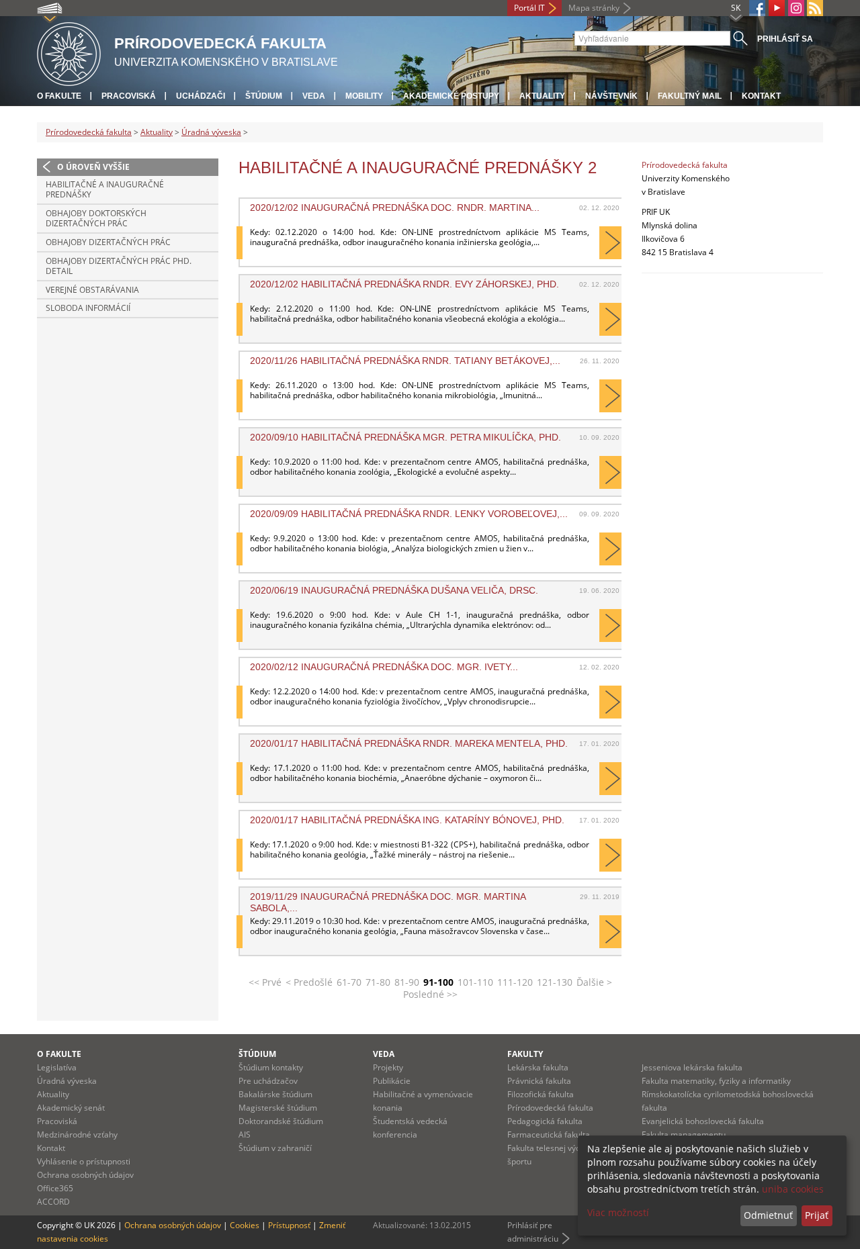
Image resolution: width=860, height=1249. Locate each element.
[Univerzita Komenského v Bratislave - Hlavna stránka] (69, 52)
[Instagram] (796, 8)
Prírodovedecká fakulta (89, 132)
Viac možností (618, 1212)
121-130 (554, 982)
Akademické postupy (451, 96)
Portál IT (529, 7)
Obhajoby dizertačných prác (108, 242)
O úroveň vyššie (93, 167)
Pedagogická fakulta (545, 1121)
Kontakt (761, 96)
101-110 (475, 982)
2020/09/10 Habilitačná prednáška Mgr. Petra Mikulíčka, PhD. (405, 437)
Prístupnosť (289, 1225)
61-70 (349, 982)
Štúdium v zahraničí (275, 1148)
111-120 (515, 982)
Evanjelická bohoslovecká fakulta (703, 1121)
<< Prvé (265, 982)
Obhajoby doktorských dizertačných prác (96, 218)
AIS (245, 1134)
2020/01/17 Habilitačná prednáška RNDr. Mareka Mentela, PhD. (409, 743)
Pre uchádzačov (268, 1080)
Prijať (816, 1215)
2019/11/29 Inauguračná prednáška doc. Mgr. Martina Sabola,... (387, 902)
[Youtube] (777, 8)
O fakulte (59, 96)
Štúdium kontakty (271, 1067)
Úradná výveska (211, 132)
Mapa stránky (593, 7)
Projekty (388, 1067)
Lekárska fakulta (537, 1067)
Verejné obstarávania (92, 289)
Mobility (364, 96)
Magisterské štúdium (278, 1107)
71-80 (378, 982)
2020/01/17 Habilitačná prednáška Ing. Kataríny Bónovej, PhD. (407, 820)
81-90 (406, 982)
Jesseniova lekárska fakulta (692, 1067)
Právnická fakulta (539, 1080)
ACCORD (53, 1201)
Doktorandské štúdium (281, 1121)
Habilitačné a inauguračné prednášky (105, 190)
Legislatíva (57, 1067)
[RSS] (815, 8)
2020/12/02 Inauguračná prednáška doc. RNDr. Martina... (395, 207)
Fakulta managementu (684, 1134)
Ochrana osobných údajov (85, 1175)
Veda (313, 96)
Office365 (55, 1188)
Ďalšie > (594, 982)
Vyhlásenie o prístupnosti (83, 1161)
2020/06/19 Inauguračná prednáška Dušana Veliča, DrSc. (394, 590)
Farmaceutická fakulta (548, 1134)
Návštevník (611, 96)
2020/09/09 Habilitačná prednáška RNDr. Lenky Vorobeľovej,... (409, 513)
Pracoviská (128, 96)
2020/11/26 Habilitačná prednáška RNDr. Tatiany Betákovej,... (405, 360)
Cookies (244, 1225)
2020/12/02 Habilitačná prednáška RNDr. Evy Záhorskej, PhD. (404, 284)
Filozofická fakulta (540, 1094)
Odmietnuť (768, 1215)
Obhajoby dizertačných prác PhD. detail (118, 266)
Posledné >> (430, 994)
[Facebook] (757, 8)
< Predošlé (309, 982)
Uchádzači (200, 96)
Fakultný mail (690, 96)
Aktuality (542, 96)
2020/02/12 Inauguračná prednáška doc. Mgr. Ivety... (384, 666)
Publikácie (392, 1080)
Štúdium (263, 96)
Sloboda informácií (88, 308)
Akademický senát (71, 1107)
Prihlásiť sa (785, 39)
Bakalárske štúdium (275, 1094)
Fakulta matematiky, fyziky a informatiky (716, 1080)
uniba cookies (793, 1189)
